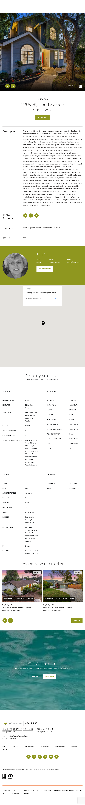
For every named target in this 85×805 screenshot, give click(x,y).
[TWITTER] (28, 757)
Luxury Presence (15, 792)
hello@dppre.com (8, 732)
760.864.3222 (28, 729)
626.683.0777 (7, 729)
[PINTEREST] (40, 757)
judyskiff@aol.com (73, 262)
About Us (34, 676)
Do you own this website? (33, 298)
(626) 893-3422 (54, 262)
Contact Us (5, 749)
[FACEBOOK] (34, 757)
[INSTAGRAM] (45, 757)
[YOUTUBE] (51, 757)
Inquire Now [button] (42, 117)
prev (7, 86)
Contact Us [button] (49, 676)
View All (77, 620)
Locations (74, 747)
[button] (43, 323)
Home (4, 747)
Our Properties (29, 747)
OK (56, 298)
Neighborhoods (60, 747)
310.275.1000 (17, 729)
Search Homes (44, 747)
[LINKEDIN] (56, 757)
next (13, 86)
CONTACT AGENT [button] (45, 269)
